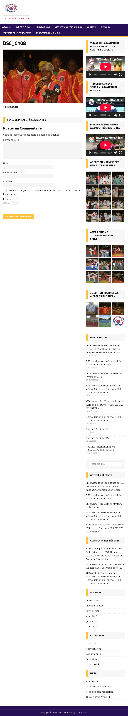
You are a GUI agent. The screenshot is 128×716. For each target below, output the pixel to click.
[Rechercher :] (105, 464)
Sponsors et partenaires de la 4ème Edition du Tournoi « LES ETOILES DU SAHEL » (103, 389)
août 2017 (91, 626)
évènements (93, 654)
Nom (6, 163)
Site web (7, 181)
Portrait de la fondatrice (16, 33)
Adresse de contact (14, 172)
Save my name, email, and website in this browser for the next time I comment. (43, 192)
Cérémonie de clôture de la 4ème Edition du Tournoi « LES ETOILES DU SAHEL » (105, 404)
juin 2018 (91, 621)
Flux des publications (98, 686)
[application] (105, 67)
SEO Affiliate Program (98, 573)
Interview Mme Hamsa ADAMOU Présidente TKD (104, 375)
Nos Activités (22, 27)
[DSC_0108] (43, 101)
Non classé (92, 664)
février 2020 (92, 611)
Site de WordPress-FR (98, 697)
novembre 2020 (94, 606)
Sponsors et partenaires (68, 27)
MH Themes (83, 712)
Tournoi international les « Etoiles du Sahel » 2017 (100, 448)
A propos (105, 27)
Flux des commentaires (99, 692)
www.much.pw (94, 549)
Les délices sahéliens (48, 33)
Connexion (92, 681)
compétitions (93, 649)
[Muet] (115, 74)
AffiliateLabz (93, 564)
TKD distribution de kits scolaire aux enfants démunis (104, 362)
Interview (91, 659)
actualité (91, 643)
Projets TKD (43, 27)
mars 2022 (92, 600)
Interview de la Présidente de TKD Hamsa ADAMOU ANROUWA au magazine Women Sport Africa (105, 348)
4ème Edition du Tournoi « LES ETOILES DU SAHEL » (103, 418)
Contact (91, 27)
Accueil (6, 27)
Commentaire (11, 140)
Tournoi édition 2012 (97, 429)
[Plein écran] (120, 74)
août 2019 (91, 616)
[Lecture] (90, 74)
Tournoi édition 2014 (97, 438)
